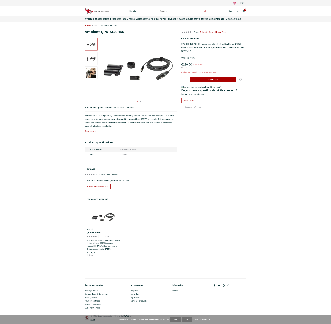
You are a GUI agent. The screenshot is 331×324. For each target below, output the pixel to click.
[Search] (205, 11)
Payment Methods (92, 301)
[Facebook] (214, 286)
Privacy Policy (91, 297)
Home (94, 26)
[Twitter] (219, 286)
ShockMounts (216, 19)
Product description (94, 107)
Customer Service (92, 308)
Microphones (102, 19)
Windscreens (143, 19)
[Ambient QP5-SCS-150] (103, 217)
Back (89, 26)
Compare (188, 107)
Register (134, 291)
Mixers (204, 19)
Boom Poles (129, 19)
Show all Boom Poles (218, 32)
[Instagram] (224, 286)
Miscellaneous (233, 19)
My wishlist (135, 297)
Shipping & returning (93, 304)
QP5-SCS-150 (93, 232)
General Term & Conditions (96, 294)
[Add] (115, 255)
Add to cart (213, 79)
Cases (182, 19)
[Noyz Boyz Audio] (98, 11)
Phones (155, 19)
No (187, 319)
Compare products (139, 301)
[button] (137, 101)
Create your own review (97, 187)
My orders (135, 294)
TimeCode (173, 19)
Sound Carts (193, 19)
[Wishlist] (238, 11)
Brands (132, 11)
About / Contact (91, 291)
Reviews (130, 107)
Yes (175, 319)
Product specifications (115, 107)
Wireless (89, 19)
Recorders (115, 19)
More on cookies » (202, 319)
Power (163, 19)
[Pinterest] (228, 286)
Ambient (203, 32)
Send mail (189, 100)
